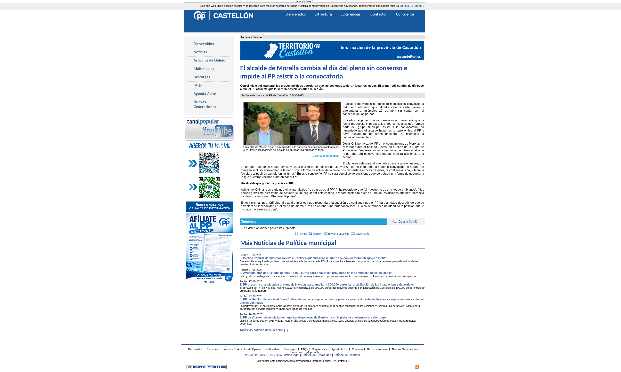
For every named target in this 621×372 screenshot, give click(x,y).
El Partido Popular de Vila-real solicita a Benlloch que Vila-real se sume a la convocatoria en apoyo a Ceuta (313, 258)
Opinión (317, 233)
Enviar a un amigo (338, 233)
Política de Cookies (347, 355)
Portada (245, 37)
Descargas (202, 77)
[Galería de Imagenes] (326, 155)
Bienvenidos (204, 44)
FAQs (198, 85)
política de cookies (412, 6)
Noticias (257, 37)
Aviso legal (291, 355)
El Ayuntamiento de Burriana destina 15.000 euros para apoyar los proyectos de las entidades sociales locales (316, 273)
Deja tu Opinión (409, 221)
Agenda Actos (205, 94)
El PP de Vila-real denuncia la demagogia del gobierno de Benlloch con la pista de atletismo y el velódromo (313, 317)
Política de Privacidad (316, 355)
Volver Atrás (362, 233)
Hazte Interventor (377, 349)
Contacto (378, 14)
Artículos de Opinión (211, 60)
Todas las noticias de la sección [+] (264, 330)
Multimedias (204, 69)
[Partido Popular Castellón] (223, 19)
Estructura (323, 14)
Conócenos (405, 14)
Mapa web (313, 351)
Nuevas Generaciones (205, 104)
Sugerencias (350, 14)
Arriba (303, 233)
